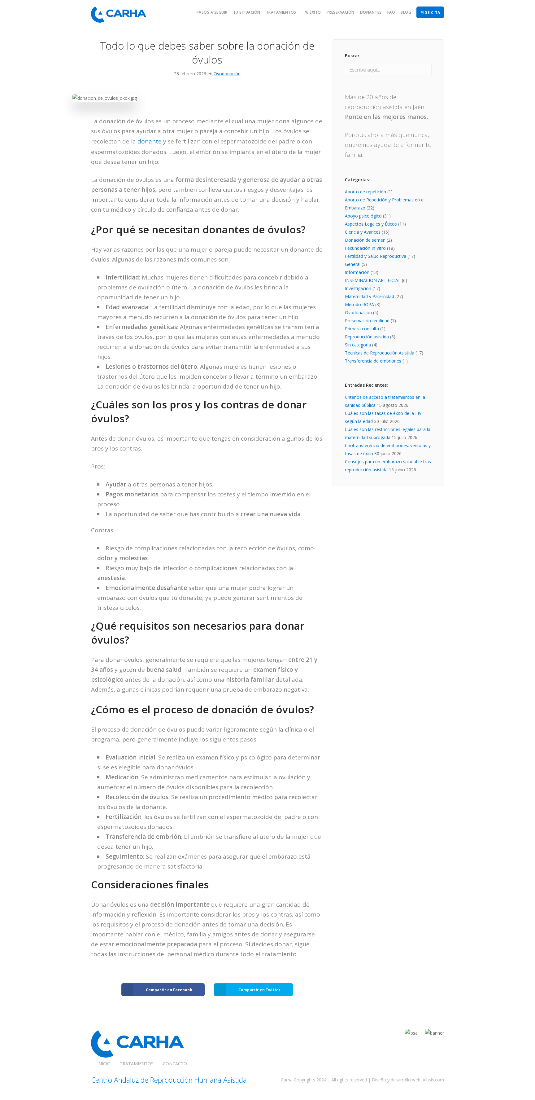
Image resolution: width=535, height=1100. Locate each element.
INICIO (104, 1064)
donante (149, 141)
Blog (406, 12)
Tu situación (246, 12)
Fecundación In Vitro (365, 248)
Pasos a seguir (212, 12)
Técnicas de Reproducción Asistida (379, 353)
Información (357, 272)
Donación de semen (365, 240)
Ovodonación (227, 74)
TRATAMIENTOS (137, 1064)
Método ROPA (359, 304)
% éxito (313, 12)
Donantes (371, 12)
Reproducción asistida (367, 337)
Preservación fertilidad (367, 320)
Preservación (340, 12)
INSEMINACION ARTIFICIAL (373, 280)
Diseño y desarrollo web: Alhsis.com (408, 1080)
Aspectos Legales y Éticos (371, 224)
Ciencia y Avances (363, 232)
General (352, 264)
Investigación (358, 288)
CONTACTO (175, 1064)
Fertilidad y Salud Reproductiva (375, 256)
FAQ (391, 12)
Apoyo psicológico (363, 216)
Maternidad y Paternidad (369, 296)
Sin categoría (358, 345)
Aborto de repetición (365, 192)
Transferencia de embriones (373, 361)
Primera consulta (362, 329)
